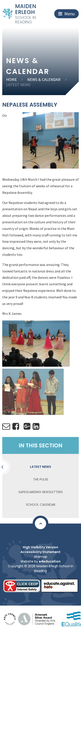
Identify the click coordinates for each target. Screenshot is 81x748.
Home (11, 79)
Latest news (18, 84)
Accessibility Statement (40, 552)
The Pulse (40, 479)
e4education (50, 561)
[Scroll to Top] (40, 523)
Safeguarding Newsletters (40, 492)
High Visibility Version (40, 547)
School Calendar (40, 504)
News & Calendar (44, 79)
